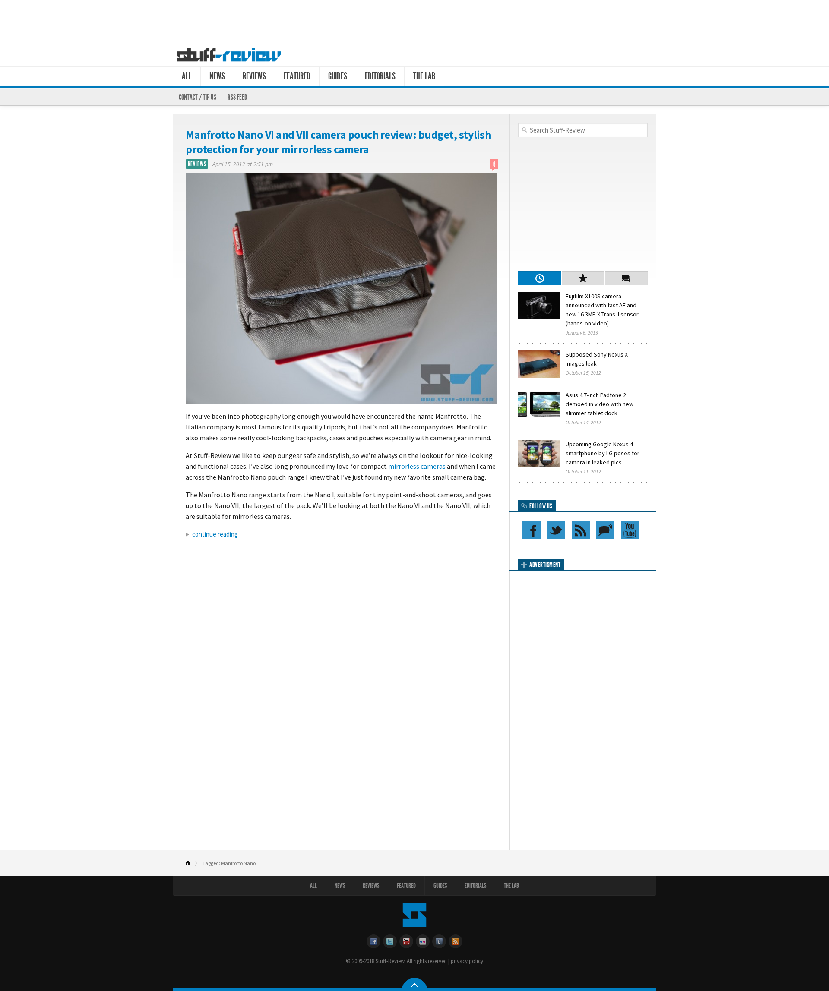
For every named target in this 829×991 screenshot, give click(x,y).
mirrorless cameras (417, 466)
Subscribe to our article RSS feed (581, 530)
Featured (297, 76)
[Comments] (626, 278)
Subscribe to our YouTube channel (630, 530)
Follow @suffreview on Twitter (556, 530)
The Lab (424, 76)
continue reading (215, 534)
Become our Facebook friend (531, 530)
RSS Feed (237, 97)
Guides (337, 76)
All (187, 76)
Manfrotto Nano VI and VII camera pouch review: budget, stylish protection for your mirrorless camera (338, 141)
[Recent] (539, 278)
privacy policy (467, 961)
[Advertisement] (414, 20)
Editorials (380, 76)
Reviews (254, 76)
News (217, 76)
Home (191, 863)
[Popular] (582, 278)
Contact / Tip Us (197, 97)
